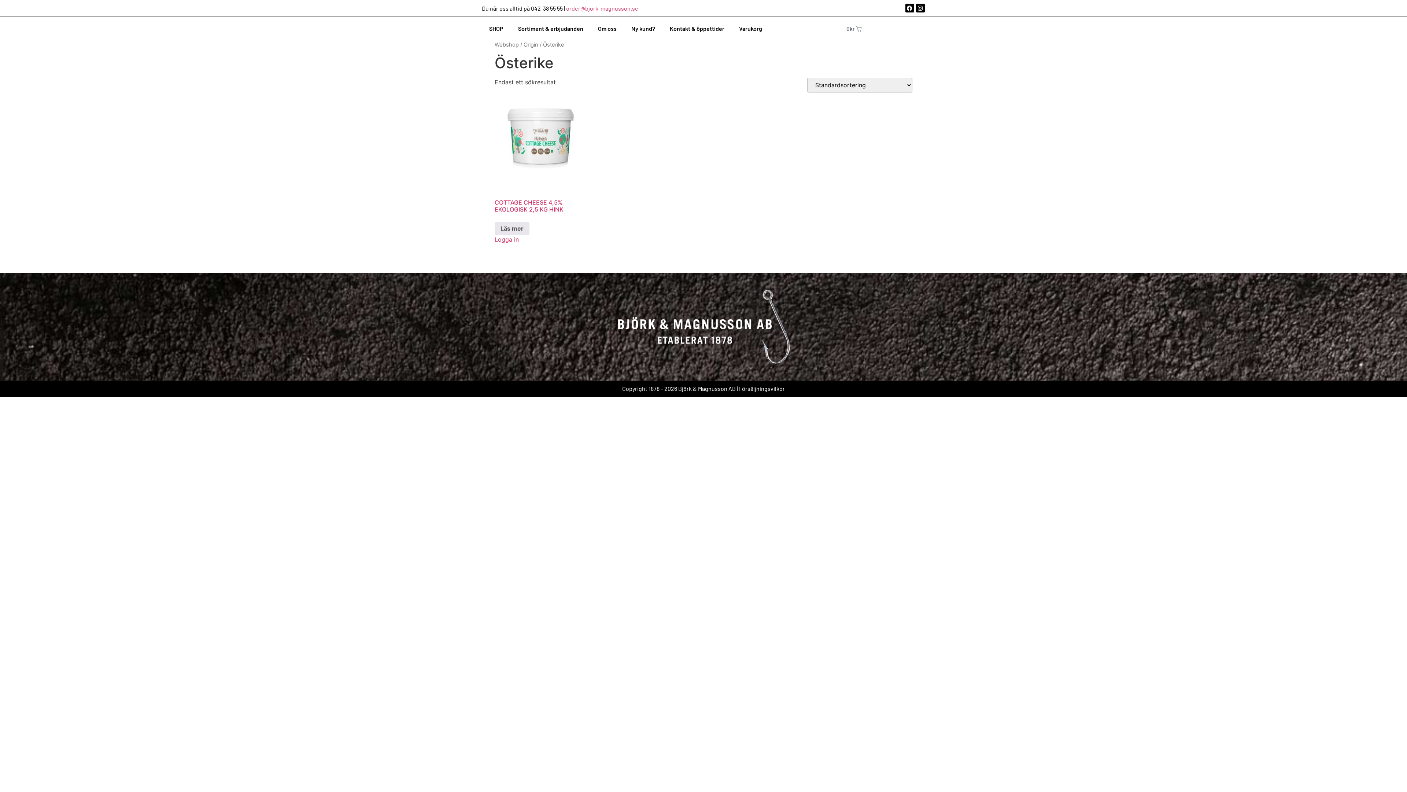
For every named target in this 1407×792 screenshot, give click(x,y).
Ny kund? (643, 28)
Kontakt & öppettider (697, 28)
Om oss (607, 28)
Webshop (507, 44)
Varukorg (750, 28)
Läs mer (512, 228)
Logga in (507, 239)
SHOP (496, 28)
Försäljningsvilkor (762, 388)
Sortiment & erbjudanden (550, 28)
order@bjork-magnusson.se (602, 8)
